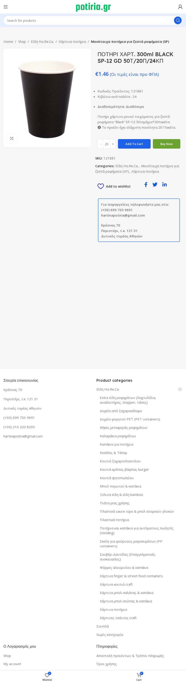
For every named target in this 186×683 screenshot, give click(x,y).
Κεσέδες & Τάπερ (113, 452)
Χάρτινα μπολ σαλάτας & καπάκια (126, 592)
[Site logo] (93, 6)
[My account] (180, 6)
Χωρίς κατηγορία (109, 634)
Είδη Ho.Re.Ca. (42, 41)
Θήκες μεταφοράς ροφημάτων (123, 427)
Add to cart (134, 144)
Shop (22, 41)
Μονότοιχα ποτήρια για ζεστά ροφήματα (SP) (130, 41)
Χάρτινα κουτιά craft (116, 584)
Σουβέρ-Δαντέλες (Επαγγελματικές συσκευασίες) (127, 556)
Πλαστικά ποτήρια (114, 519)
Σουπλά (102, 626)
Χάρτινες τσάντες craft (118, 617)
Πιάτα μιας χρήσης (115, 503)
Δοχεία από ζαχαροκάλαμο (121, 410)
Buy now (166, 144)
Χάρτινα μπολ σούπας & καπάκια (126, 601)
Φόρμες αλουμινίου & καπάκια (124, 567)
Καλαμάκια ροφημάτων (118, 436)
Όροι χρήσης (106, 663)
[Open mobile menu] (5, 6)
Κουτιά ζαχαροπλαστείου (120, 461)
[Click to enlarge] (12, 138)
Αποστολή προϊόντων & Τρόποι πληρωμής (130, 655)
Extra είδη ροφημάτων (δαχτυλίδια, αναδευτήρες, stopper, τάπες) (128, 400)
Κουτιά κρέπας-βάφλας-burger (124, 469)
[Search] (178, 20)
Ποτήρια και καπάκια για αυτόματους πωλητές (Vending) (137, 530)
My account (12, 663)
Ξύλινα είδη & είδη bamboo (121, 494)
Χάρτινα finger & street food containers (131, 576)
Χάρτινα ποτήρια (72, 41)
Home (8, 41)
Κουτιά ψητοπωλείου (117, 477)
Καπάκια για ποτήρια (116, 444)
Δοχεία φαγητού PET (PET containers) (130, 419)
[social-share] (146, 184)
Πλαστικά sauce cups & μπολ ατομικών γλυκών (137, 511)
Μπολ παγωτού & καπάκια (120, 486)
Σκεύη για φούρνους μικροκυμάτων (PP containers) (131, 543)
